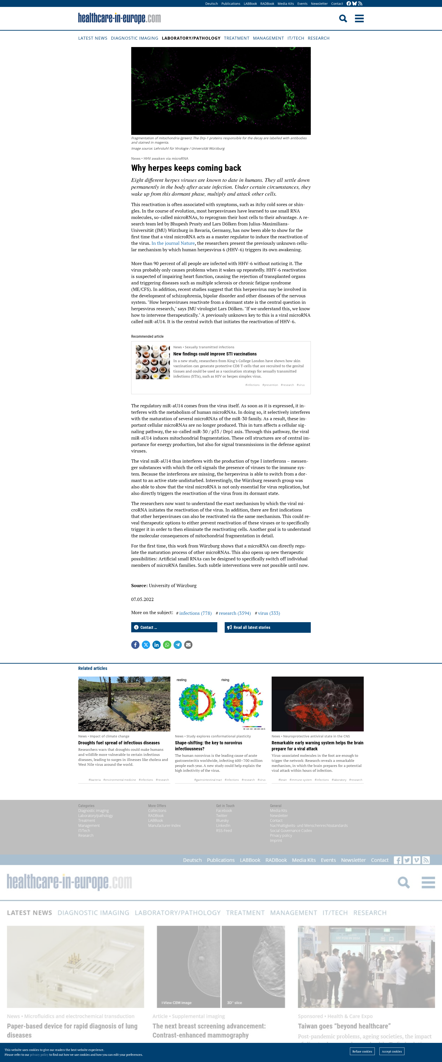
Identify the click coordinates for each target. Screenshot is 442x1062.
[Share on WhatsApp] (167, 645)
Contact (337, 3)
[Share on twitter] (146, 645)
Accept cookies (392, 1051)
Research (319, 38)
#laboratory (339, 780)
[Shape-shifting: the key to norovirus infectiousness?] (221, 704)
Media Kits (286, 3)
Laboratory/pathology (191, 38)
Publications (230, 3)
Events (302, 3)
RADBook (267, 3)
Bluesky (222, 820)
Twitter (221, 815)
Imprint (276, 840)
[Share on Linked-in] (156, 645)
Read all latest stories (251, 627)
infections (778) (195, 613)
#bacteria (95, 780)
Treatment (237, 38)
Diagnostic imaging (134, 38)
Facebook (224, 810)
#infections (252, 385)
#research (287, 385)
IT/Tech (296, 38)
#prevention (270, 385)
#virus (301, 385)
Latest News (93, 38)
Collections (157, 810)
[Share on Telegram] (178, 645)
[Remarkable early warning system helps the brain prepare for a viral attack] (318, 704)
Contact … (148, 627)
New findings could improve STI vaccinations (215, 354)
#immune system (301, 780)
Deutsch (211, 3)
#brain (283, 780)
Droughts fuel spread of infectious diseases (119, 742)
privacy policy (39, 1055)
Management (268, 38)
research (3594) (235, 613)
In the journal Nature (173, 243)
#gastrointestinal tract (208, 780)
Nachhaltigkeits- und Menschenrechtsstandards (309, 825)
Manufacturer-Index (164, 825)
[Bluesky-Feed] (354, 4)
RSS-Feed (224, 830)
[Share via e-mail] (188, 645)
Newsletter (319, 3)
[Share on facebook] (135, 645)
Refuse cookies (362, 1051)
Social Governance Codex (291, 830)
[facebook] (348, 4)
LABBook (250, 3)
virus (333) (269, 613)
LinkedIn (223, 825)
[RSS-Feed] (360, 4)
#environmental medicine (119, 780)
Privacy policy (281, 835)
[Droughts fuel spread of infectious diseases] (124, 704)
